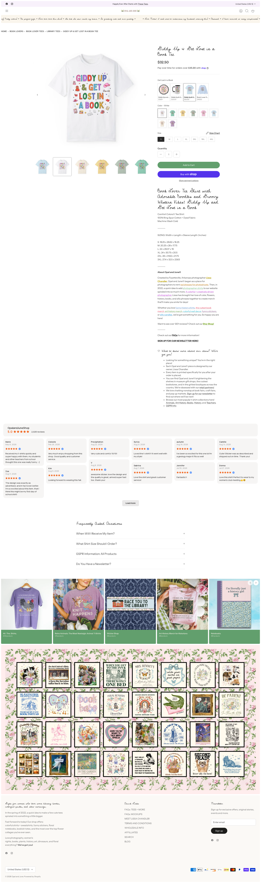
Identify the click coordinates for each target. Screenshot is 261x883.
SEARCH (129, 837)
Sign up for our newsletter (200, 393)
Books (190, 402)
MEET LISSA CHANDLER (137, 818)
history (30, 841)
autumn (180, 442)
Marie (8, 442)
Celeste (52, 442)
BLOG (127, 841)
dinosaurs (43, 841)
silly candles (166, 314)
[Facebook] (6, 3)
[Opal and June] (130, 11)
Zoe (7, 471)
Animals (170, 402)
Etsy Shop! (208, 323)
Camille (222, 442)
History (197, 402)
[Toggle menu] (8, 11)
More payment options (188, 180)
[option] (91, 98)
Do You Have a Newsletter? (93, 564)
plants (22, 841)
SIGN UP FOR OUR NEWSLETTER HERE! (178, 340)
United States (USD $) (244, 4)
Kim (50, 468)
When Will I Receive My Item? (95, 533)
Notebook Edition (142, 4)
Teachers (211, 402)
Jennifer (181, 465)
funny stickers (209, 311)
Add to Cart (189, 165)
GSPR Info (171, 405)
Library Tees (53, 31)
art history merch (173, 311)
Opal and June (17, 876)
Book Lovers (16, 31)
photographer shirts (193, 288)
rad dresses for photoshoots (194, 284)
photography (16, 837)
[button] (130, 503)
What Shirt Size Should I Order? (96, 543)
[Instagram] (12, 3)
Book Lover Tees (35, 31)
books (15, 841)
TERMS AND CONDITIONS (138, 823)
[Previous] (89, 4)
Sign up (219, 830)
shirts (16, 825)
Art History (180, 402)
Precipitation (97, 442)
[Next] (172, 4)
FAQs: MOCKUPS (133, 814)
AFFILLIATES (131, 832)
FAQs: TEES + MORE (135, 809)
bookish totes (23, 828)
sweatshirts (27, 825)
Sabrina (137, 465)
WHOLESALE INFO (134, 827)
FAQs (174, 335)
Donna (222, 465)
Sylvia (136, 442)
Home (4, 31)
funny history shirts (185, 307)
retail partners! (206, 387)
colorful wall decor (192, 311)
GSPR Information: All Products (96, 554)
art (35, 841)
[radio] (164, 92)
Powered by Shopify (32, 876)
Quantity (162, 148)
